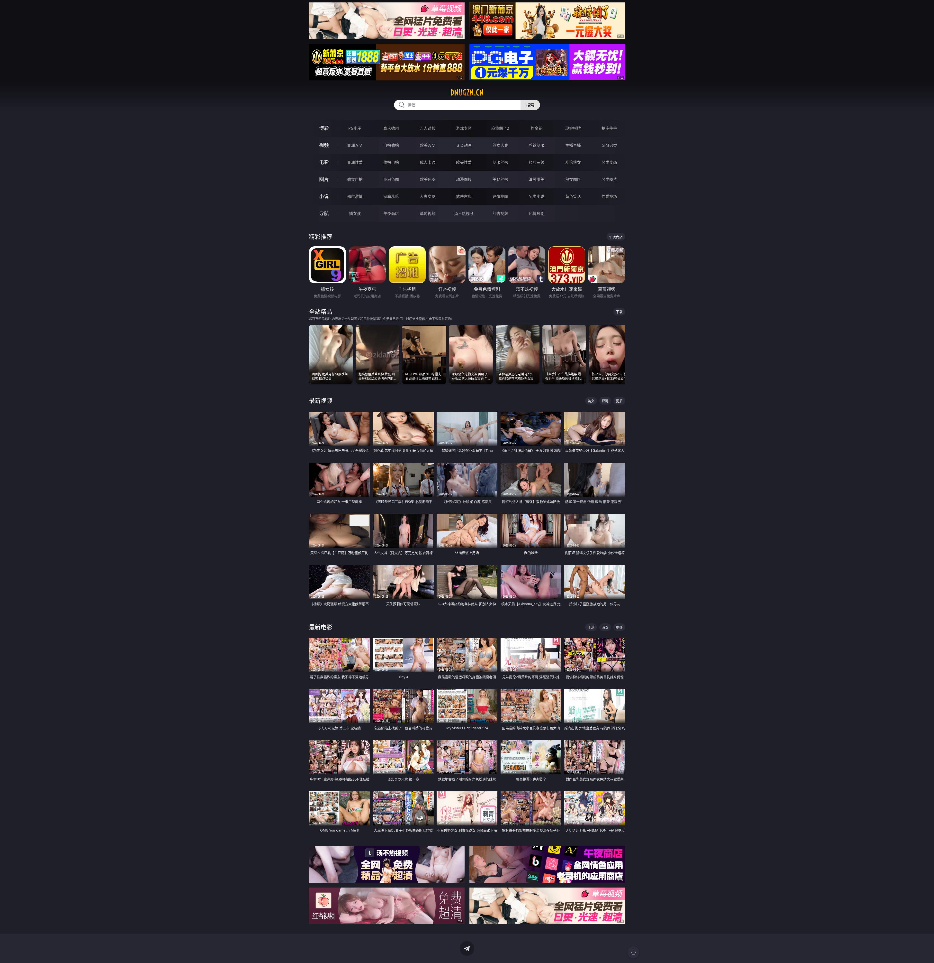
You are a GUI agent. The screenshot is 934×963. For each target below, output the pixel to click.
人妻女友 (427, 196)
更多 (619, 400)
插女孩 (355, 213)
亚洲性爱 (355, 162)
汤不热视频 (464, 213)
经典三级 (536, 162)
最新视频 (320, 401)
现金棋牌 (573, 128)
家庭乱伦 (391, 196)
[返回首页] (633, 952)
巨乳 (605, 400)
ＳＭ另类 (609, 145)
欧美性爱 (464, 162)
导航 (324, 213)
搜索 (530, 105)
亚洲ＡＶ (355, 145)
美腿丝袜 (500, 179)
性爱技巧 (609, 196)
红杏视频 (500, 213)
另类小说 (536, 196)
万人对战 (427, 128)
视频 (324, 145)
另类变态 (609, 162)
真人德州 (391, 128)
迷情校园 (500, 196)
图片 (324, 179)
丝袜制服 (536, 145)
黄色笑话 (573, 196)
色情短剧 (536, 213)
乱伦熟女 (573, 162)
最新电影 (320, 627)
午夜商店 (391, 213)
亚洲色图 (391, 179)
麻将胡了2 (500, 128)
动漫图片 (464, 179)
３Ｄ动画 (464, 145)
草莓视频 (427, 213)
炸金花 (536, 128)
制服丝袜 (500, 162)
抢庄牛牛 (609, 128)
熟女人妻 (500, 145)
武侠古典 (464, 196)
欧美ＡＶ (427, 145)
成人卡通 (427, 162)
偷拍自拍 (391, 162)
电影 (324, 162)
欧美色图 (427, 179)
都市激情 (355, 196)
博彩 (324, 128)
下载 (619, 311)
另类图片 (609, 179)
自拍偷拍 (391, 145)
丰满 (591, 627)
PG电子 (354, 128)
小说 (324, 196)
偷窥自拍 (355, 179)
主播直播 (573, 145)
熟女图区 (573, 179)
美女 (591, 400)
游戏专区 (464, 128)
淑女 (605, 627)
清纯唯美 (536, 179)
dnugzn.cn (467, 92)
